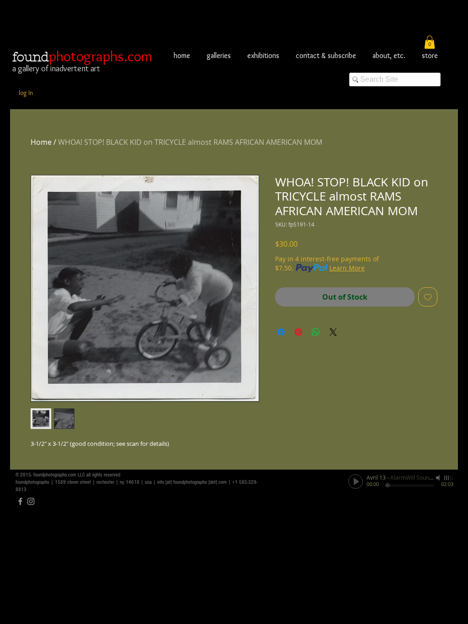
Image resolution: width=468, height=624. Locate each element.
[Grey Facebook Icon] (20, 501)
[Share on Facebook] (281, 332)
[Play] (355, 481)
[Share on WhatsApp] (315, 332)
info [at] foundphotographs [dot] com (192, 482)
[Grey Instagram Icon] (31, 501)
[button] (429, 42)
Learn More (347, 268)
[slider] (448, 478)
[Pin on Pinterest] (298, 332)
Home (41, 142)
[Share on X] (333, 332)
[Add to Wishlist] (427, 297)
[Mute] (438, 477)
